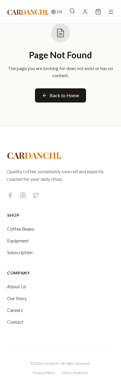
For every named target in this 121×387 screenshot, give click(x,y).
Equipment (18, 240)
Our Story (17, 298)
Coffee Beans (20, 228)
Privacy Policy (44, 373)
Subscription (20, 252)
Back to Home (64, 95)
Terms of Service (75, 373)
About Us (16, 286)
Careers (15, 310)
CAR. (27, 11)
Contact (15, 322)
